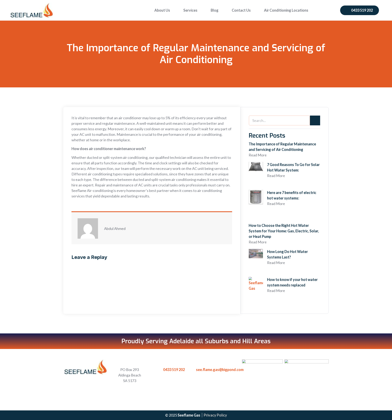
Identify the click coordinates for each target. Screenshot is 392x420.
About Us (162, 10)
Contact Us (241, 10)
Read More (258, 155)
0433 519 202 (174, 369)
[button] (359, 10)
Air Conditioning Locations (286, 10)
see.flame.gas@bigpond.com (220, 369)
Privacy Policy (215, 415)
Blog (214, 10)
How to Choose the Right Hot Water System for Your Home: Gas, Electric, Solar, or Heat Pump (284, 231)
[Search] (315, 120)
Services (190, 10)
